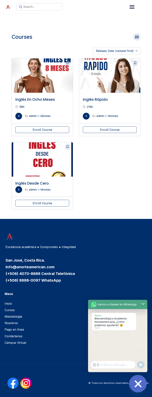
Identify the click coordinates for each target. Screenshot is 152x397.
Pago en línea (14, 329)
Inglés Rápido (95, 99)
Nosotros (11, 323)
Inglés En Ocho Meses (35, 99)
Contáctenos (13, 336)
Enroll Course (42, 130)
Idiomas (45, 115)
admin (33, 115)
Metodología (13, 316)
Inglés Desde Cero (32, 183)
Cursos (10, 310)
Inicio (8, 303)
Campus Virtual (15, 342)
